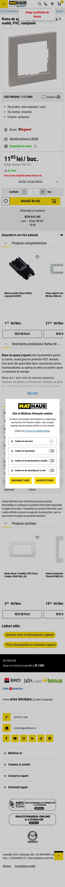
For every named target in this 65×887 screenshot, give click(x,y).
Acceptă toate (45, 480)
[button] (22, 441)
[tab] (32, 441)
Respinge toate (21, 480)
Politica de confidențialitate (37, 431)
